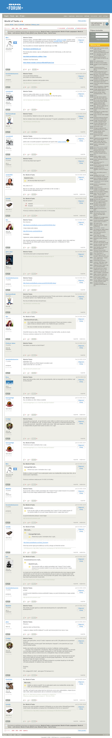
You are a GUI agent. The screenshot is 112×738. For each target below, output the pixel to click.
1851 (17, 28)
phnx (7, 622)
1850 (13, 28)
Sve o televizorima (98, 61)
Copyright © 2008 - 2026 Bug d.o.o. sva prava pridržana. (56, 737)
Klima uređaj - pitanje (99, 227)
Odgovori (81, 40)
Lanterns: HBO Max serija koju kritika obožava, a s (100, 263)
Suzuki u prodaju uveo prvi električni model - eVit (101, 245)
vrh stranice (106, 734)
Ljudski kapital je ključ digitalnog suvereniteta (99, 103)
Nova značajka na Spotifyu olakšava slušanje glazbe (101, 179)
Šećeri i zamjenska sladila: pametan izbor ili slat (101, 149)
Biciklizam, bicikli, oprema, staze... (100, 239)
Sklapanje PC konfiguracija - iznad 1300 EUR (101, 112)
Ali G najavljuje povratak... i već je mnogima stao (101, 54)
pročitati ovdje (58, 41)
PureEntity (9, 679)
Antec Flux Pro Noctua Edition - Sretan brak (100, 194)
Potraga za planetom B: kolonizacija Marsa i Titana (101, 128)
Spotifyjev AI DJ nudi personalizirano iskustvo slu (101, 176)
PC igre (22, 16)
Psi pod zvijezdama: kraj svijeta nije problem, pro (100, 124)
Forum (12, 16)
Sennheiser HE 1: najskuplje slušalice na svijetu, (101, 78)
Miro (7, 37)
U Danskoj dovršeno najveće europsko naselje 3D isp (100, 69)
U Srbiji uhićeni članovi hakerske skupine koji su (100, 152)
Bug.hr (6, 16)
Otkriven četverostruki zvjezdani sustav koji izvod (101, 250)
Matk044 (8, 158)
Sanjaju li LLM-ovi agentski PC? (101, 65)
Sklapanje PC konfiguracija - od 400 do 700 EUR (101, 218)
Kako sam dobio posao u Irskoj (100, 173)
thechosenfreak (11, 114)
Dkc (7, 220)
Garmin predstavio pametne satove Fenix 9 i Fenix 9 (101, 221)
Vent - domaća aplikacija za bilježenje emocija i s (101, 106)
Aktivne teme (95, 45)
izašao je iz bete (61, 39)
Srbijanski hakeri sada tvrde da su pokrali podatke (101, 266)
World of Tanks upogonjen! (69, 31)
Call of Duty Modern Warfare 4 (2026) (101, 84)
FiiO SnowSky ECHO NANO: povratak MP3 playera (99, 214)
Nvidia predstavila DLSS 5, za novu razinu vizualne (101, 72)
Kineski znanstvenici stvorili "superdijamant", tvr (101, 165)
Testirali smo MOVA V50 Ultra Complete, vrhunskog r (101, 271)
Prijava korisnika (96, 30)
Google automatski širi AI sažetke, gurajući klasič (100, 121)
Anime (95, 95)
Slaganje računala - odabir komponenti (100, 225)
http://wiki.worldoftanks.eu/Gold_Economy (36, 542)
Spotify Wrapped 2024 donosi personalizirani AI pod (101, 51)
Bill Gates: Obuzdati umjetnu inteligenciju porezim (101, 75)
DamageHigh (10, 398)
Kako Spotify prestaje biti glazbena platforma (100, 248)
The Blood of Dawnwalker (100, 62)
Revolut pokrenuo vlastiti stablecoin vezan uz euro (100, 269)
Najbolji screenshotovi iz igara (100, 209)
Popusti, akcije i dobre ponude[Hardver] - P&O (100, 93)
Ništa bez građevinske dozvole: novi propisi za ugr (101, 242)
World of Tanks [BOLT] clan (29, 33)
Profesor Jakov (11, 343)
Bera (7, 377)
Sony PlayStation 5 (98, 253)
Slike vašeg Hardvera (99, 206)
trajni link (83, 69)
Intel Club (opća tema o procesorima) (100, 233)
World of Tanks (27, 37)
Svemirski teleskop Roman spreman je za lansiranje (101, 118)
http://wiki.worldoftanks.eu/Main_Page (35, 56)
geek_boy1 (9, 252)
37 (26, 69)
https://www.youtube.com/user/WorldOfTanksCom (38, 62)
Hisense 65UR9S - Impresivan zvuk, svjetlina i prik (101, 135)
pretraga (105, 16)
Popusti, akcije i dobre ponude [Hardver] (99, 131)
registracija (71, 16)
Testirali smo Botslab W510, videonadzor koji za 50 (101, 81)
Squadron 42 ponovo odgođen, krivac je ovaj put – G (101, 169)
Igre (17, 16)
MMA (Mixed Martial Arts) (100, 211)
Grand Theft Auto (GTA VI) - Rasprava (101, 160)
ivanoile (8, 198)
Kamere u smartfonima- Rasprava (100, 185)
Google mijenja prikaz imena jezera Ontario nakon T (101, 90)
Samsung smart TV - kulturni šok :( (99, 163)
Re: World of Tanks (29, 175)
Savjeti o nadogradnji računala (99, 144)
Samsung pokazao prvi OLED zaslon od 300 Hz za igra (101, 58)
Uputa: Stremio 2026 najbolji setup (101, 115)
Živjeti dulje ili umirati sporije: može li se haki (101, 48)
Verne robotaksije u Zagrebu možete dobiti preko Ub (101, 87)
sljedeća (25, 28)
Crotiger (8, 419)
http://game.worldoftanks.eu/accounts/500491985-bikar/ (39, 283)
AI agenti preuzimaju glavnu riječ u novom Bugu (101, 139)
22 (37, 69)
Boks (95, 154)
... (10, 28)
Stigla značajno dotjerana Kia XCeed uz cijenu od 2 (100, 274)
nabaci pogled (62, 142)
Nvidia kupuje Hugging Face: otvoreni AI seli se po (101, 277)
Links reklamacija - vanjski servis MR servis (101, 258)
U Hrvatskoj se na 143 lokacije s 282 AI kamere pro (101, 255)
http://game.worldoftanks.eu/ (32, 49)
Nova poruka (82, 21)
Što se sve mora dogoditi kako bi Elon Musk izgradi (100, 100)
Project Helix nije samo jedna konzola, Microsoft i (100, 142)
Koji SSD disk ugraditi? (99, 199)
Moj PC (8, 69)
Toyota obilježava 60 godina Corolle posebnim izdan (101, 280)
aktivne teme (79, 16)
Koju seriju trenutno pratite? (101, 147)
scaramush (9, 91)
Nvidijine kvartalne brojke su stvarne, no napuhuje (101, 189)
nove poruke (94, 16)
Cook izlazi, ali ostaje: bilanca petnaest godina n (100, 236)
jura (7, 556)
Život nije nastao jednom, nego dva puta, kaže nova (100, 97)
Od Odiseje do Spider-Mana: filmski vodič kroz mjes (101, 230)
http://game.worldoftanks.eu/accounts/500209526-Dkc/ (39, 225)
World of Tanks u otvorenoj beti (50, 31)
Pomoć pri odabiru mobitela (101, 191)
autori (100, 16)
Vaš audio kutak (98, 223)
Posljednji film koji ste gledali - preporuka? (101, 182)
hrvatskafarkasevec (12, 73)
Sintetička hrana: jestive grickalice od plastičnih (100, 204)
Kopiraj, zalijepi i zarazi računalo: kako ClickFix (100, 157)
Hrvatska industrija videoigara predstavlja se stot (100, 284)
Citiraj (81, 42)
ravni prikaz (71, 28)
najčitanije (86, 16)
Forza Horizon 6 (98, 187)
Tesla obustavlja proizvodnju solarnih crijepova (101, 197)
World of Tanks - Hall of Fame (47, 33)
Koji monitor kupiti (98, 126)
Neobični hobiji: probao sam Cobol (101, 109)
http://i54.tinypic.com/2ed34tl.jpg (32, 231)
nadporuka (82, 194)
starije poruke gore (82, 28)
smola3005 (9, 175)
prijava (65, 16)
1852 (20, 28)
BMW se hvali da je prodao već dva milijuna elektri (101, 201)
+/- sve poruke (61, 28)
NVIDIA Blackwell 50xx (100, 260)
